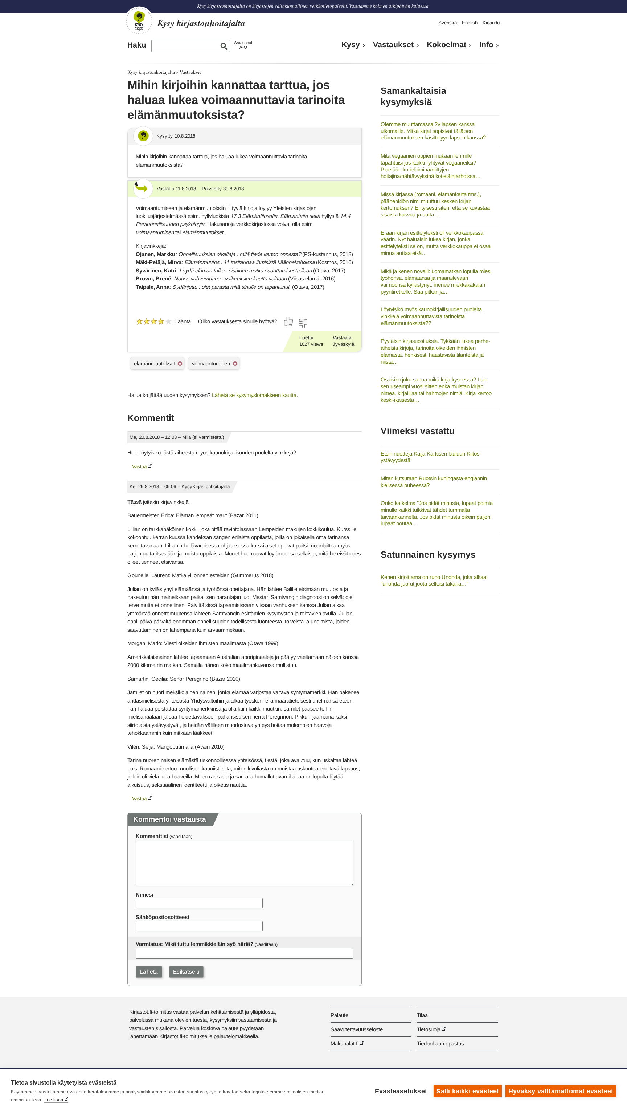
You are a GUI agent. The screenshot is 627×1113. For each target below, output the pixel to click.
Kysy (350, 44)
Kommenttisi (152, 836)
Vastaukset (393, 44)
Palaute (339, 1015)
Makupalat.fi (344, 1043)
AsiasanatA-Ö (243, 44)
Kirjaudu (491, 22)
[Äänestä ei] (302, 323)
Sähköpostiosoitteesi (162, 917)
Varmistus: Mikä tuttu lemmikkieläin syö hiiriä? (194, 944)
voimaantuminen (211, 363)
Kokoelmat (446, 44)
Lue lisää (53, 1099)
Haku (136, 45)
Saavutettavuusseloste (357, 1029)
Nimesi (144, 894)
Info (486, 44)
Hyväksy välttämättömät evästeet (560, 1091)
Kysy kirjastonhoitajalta (151, 72)
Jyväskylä (343, 344)
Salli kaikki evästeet (467, 1091)
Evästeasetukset (401, 1091)
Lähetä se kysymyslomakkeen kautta (254, 395)
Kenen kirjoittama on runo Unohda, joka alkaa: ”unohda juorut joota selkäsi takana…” (434, 580)
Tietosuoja (428, 1029)
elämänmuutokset (154, 363)
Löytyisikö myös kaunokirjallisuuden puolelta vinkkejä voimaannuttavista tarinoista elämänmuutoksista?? (431, 316)
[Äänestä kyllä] (289, 321)
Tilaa (422, 1015)
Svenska (447, 22)
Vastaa (139, 466)
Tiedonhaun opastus (440, 1043)
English (470, 22)
